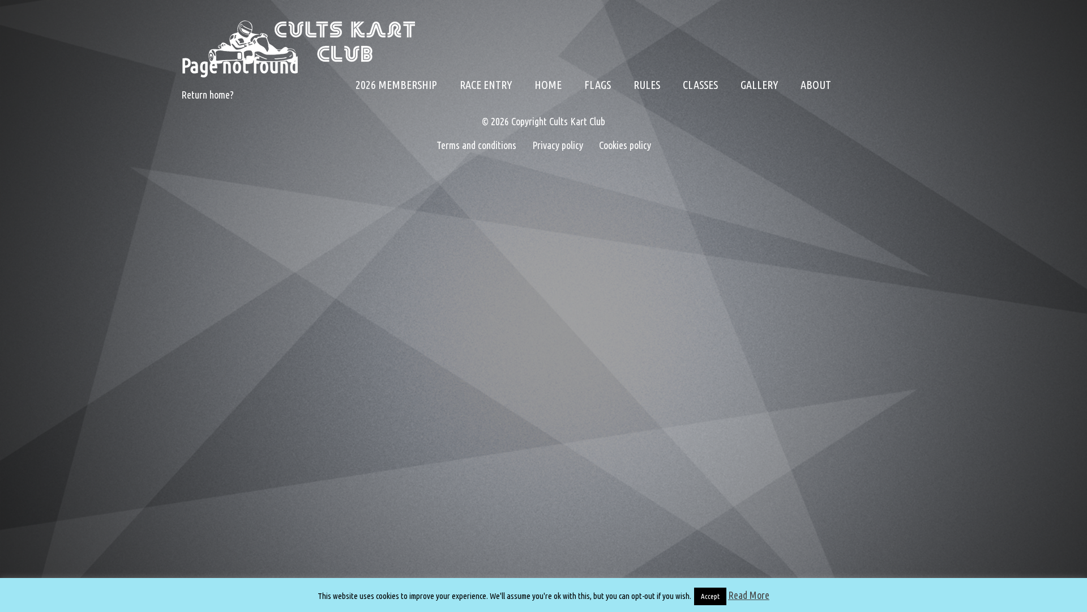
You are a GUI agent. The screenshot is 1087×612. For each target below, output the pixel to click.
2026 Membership (396, 84)
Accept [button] (710, 596)
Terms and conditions (839, 221)
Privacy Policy (839, 119)
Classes (700, 84)
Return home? (207, 94)
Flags (597, 84)
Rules (647, 84)
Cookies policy (618, 145)
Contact (839, 153)
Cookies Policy (839, 187)
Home (548, 84)
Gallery (759, 84)
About (816, 84)
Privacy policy (557, 145)
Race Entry (486, 84)
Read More (748, 595)
